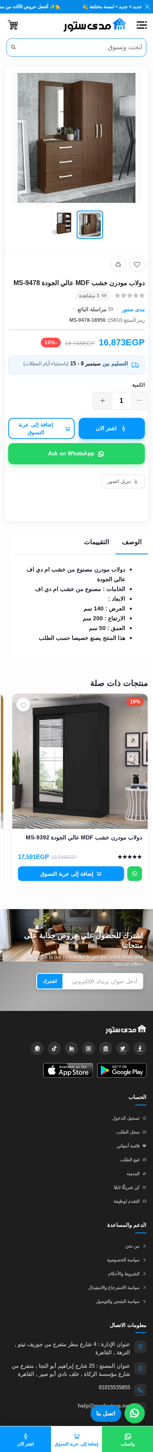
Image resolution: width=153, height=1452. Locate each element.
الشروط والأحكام (124, 1273)
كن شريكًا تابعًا (127, 1187)
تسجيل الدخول (126, 1118)
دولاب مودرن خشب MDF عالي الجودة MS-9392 (84, 837)
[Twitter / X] (122, 1048)
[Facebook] (139, 1048)
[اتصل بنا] (134, 1413)
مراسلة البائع (92, 309)
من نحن (132, 1245)
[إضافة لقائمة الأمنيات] (137, 264)
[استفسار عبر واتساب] (134, 873)
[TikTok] (54, 1048)
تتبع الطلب (130, 1159)
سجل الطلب (128, 1131)
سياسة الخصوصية (123, 1259)
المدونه (133, 1173)
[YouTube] (88, 1048)
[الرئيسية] (92, 25)
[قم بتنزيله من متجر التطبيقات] (68, 1070)
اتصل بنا (105, 1413)
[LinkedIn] (71, 1048)
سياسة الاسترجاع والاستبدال (114, 1287)
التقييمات (96, 541)
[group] (76, 157)
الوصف (132, 541)
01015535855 (114, 1387)
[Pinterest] (37, 1048)
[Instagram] (105, 1048)
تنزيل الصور (119, 481)
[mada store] (76, 1029)
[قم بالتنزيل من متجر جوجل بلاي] (121, 1070)
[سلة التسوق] (12, 25)
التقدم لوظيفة (126, 1201)
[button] (141, 25)
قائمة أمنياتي (128, 1145)
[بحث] (13, 47)
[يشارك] (118, 264)
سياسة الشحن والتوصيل (118, 1301)
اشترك (50, 981)
